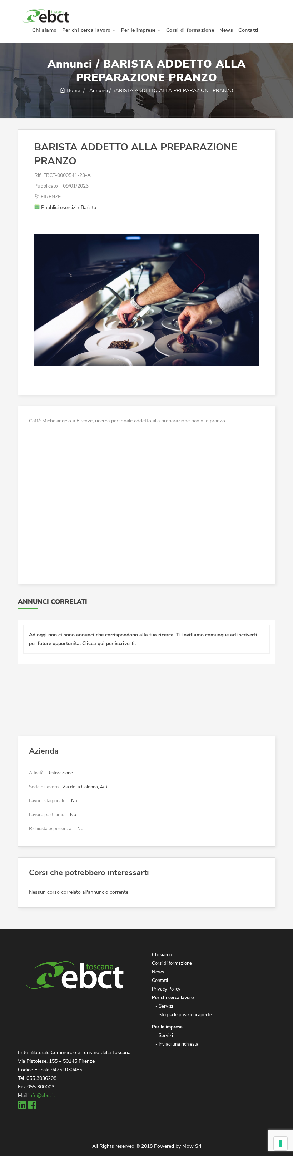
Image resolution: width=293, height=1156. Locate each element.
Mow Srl (191, 1146)
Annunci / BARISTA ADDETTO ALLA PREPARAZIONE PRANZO (160, 90)
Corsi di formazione (190, 30)
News (226, 30)
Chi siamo (44, 30)
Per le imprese (139, 30)
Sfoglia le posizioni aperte (185, 1015)
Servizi (166, 1006)
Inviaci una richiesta (178, 1044)
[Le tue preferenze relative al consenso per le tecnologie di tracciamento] (280, 1143)
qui (101, 643)
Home (72, 90)
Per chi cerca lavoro (87, 30)
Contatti (248, 30)
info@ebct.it (41, 1095)
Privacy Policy (166, 989)
